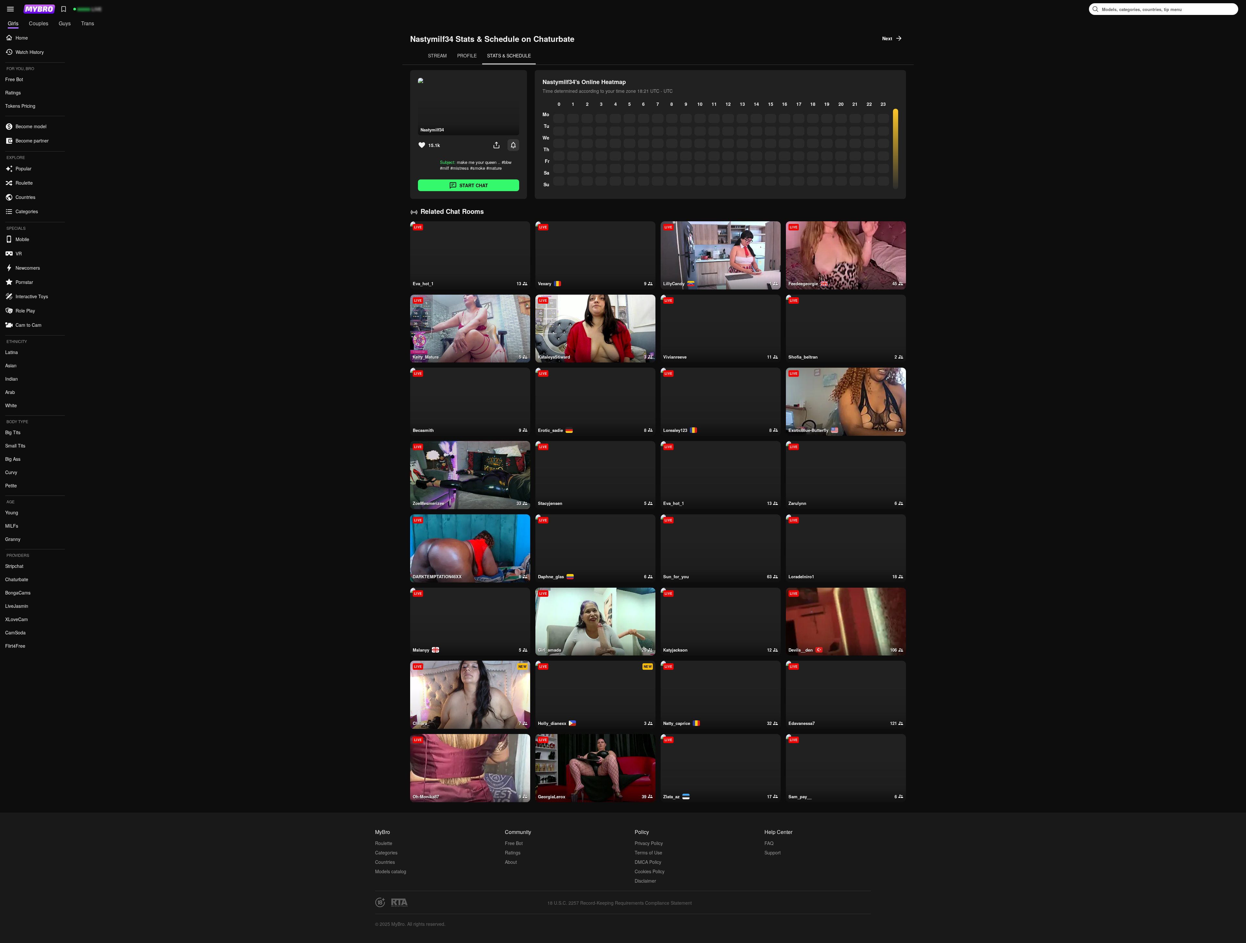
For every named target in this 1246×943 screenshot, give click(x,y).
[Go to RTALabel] (399, 903)
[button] (10, 9)
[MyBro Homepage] (39, 9)
